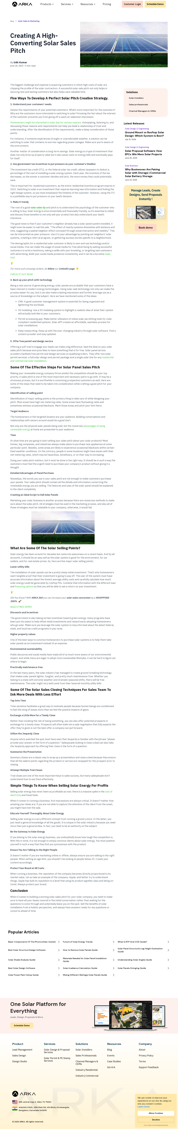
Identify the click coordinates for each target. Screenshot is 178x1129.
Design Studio (19, 1061)
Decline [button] (156, 1119)
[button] (47, 4)
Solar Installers (84, 1049)
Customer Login (132, 4)
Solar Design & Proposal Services (57, 1051)
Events (111, 1055)
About (142, 1049)
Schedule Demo (155, 4)
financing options (24, 586)
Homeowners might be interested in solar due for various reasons (45, 122)
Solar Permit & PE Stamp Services (57, 1059)
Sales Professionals (86, 1055)
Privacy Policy (146, 1055)
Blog (109, 1049)
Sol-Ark (111, 1067)
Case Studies (114, 1061)
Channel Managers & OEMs (87, 1062)
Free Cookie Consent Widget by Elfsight (156, 1125)
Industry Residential (87, 1070)
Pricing (107, 4)
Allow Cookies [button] (156, 1113)
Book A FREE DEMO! (21, 606)
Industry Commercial (87, 1075)
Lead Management (22, 1049)
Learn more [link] (144, 1106)
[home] (22, 4)
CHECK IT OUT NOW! (21, 274)
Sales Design (19, 1055)
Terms (142, 1061)
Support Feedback (149, 1067)
